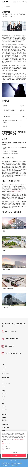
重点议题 (3, 386)
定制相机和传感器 (5, 373)
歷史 (3, 399)
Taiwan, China (14, 465)
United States (5, 465)
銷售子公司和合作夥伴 (17, 191)
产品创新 (3, 370)
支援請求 (3, 406)
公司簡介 (8, 6)
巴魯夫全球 (4, 409)
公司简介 (3, 396)
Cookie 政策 (16, 439)
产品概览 (3, 367)
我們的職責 (4, 393)
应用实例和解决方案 (6, 383)
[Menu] (25, 1)
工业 (3, 380)
